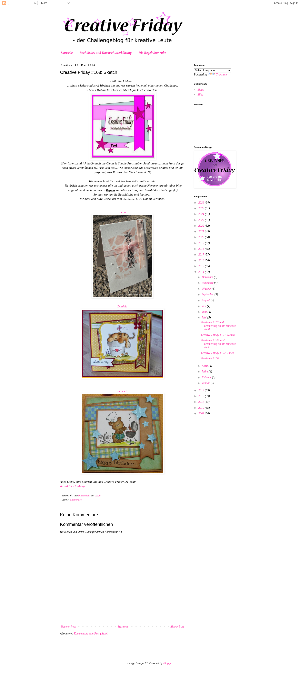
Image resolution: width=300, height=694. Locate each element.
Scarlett (122, 391)
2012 (201, 396)
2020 (201, 237)
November (208, 282)
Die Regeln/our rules (152, 52)
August (206, 300)
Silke (200, 94)
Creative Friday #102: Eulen (217, 352)
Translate (221, 74)
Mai (204, 317)
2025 (201, 208)
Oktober (207, 288)
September (208, 294)
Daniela (122, 306)
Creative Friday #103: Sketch (218, 334)
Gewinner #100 (210, 358)
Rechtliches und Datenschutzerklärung (106, 52)
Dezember (208, 277)
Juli (204, 306)
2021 (201, 231)
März (205, 371)
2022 (201, 225)
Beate (123, 212)
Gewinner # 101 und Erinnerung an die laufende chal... (218, 344)
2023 (201, 220)
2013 (201, 390)
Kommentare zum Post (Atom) (91, 633)
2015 (201, 266)
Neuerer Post (68, 626)
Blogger (167, 663)
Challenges (76, 499)
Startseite (67, 52)
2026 (201, 202)
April (205, 365)
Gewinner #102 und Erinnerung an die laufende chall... (218, 326)
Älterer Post (177, 626)
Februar (207, 377)
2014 (201, 271)
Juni (205, 311)
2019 (201, 243)
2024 (201, 214)
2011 (201, 401)
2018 (201, 248)
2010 (201, 407)
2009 (201, 413)
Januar (206, 383)
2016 (201, 260)
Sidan (201, 89)
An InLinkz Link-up (72, 486)
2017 (201, 254)
